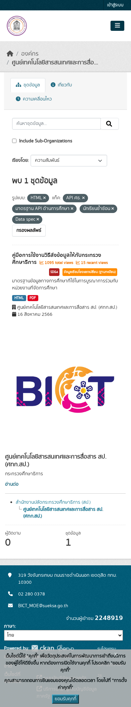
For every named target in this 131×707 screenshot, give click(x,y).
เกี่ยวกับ (64, 85)
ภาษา (9, 626)
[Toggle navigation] (117, 26)
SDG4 (54, 272)
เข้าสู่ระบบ (115, 5)
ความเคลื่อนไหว (36, 99)
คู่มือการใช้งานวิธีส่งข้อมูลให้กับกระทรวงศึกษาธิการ (56, 259)
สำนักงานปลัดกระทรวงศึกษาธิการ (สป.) (53, 502)
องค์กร (30, 54)
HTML (19, 298)
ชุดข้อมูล (31, 85)
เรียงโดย (20, 160)
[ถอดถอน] (44, 198)
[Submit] (109, 124)
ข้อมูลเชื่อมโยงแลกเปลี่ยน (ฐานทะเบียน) (90, 272)
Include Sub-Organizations (45, 141)
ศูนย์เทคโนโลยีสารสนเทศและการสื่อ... (55, 62)
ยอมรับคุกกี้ (65, 699)
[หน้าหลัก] (10, 54)
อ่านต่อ (11, 484)
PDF (33, 298)
